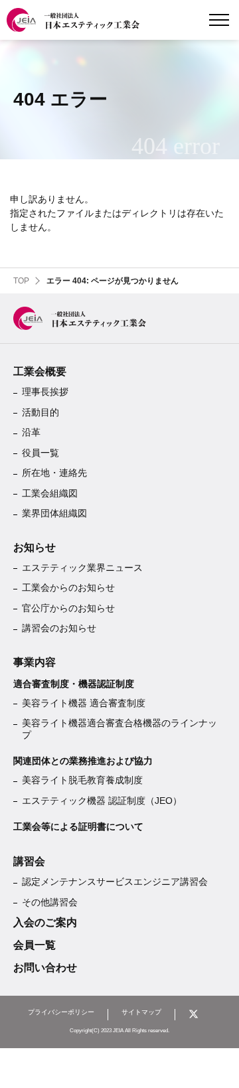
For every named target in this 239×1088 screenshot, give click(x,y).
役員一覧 (40, 452)
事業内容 (34, 662)
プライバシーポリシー (61, 1012)
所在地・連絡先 (54, 472)
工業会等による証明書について (78, 826)
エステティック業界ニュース (82, 567)
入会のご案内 (45, 922)
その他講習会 (50, 902)
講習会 (29, 861)
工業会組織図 (50, 493)
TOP (21, 280)
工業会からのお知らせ (68, 587)
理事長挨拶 (45, 391)
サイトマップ (141, 1012)
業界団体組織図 (54, 513)
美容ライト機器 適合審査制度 (83, 703)
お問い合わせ (45, 967)
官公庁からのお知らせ (68, 608)
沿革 (31, 432)
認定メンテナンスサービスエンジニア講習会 (115, 881)
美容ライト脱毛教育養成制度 (82, 780)
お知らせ (34, 547)
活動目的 (40, 412)
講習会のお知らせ (59, 628)
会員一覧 (34, 945)
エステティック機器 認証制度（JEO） (102, 800)
